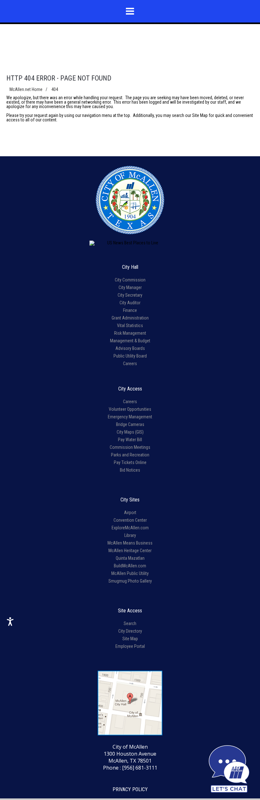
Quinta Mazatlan (130, 558)
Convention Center (130, 520)
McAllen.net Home (26, 89)
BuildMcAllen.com (130, 565)
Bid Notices (130, 470)
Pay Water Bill (130, 439)
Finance (130, 310)
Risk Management (130, 333)
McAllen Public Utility (130, 573)
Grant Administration (130, 317)
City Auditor (130, 302)
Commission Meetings (130, 447)
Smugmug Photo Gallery (130, 581)
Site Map (200, 115)
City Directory (130, 631)
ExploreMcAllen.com (130, 527)
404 (54, 89)
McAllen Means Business (130, 542)
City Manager (130, 287)
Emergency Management (130, 416)
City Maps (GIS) (130, 432)
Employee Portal (130, 646)
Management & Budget (130, 340)
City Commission (130, 279)
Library (130, 535)
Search (130, 623)
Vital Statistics (130, 325)
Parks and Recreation (130, 454)
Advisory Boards (130, 348)
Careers (130, 363)
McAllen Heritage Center (130, 550)
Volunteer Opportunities (130, 409)
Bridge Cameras (130, 424)
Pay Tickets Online (130, 462)
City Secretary (130, 295)
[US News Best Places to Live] (130, 243)
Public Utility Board (130, 355)
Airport (130, 512)
